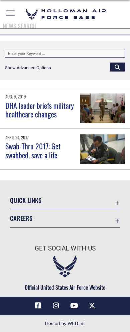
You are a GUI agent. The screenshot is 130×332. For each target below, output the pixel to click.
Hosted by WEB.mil (65, 323)
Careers (21, 218)
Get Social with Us (65, 248)
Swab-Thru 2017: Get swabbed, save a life (33, 150)
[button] (11, 14)
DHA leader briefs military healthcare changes (39, 109)
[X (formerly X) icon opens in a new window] (92, 306)
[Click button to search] (117, 67)
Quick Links (25, 200)
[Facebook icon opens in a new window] (38, 306)
